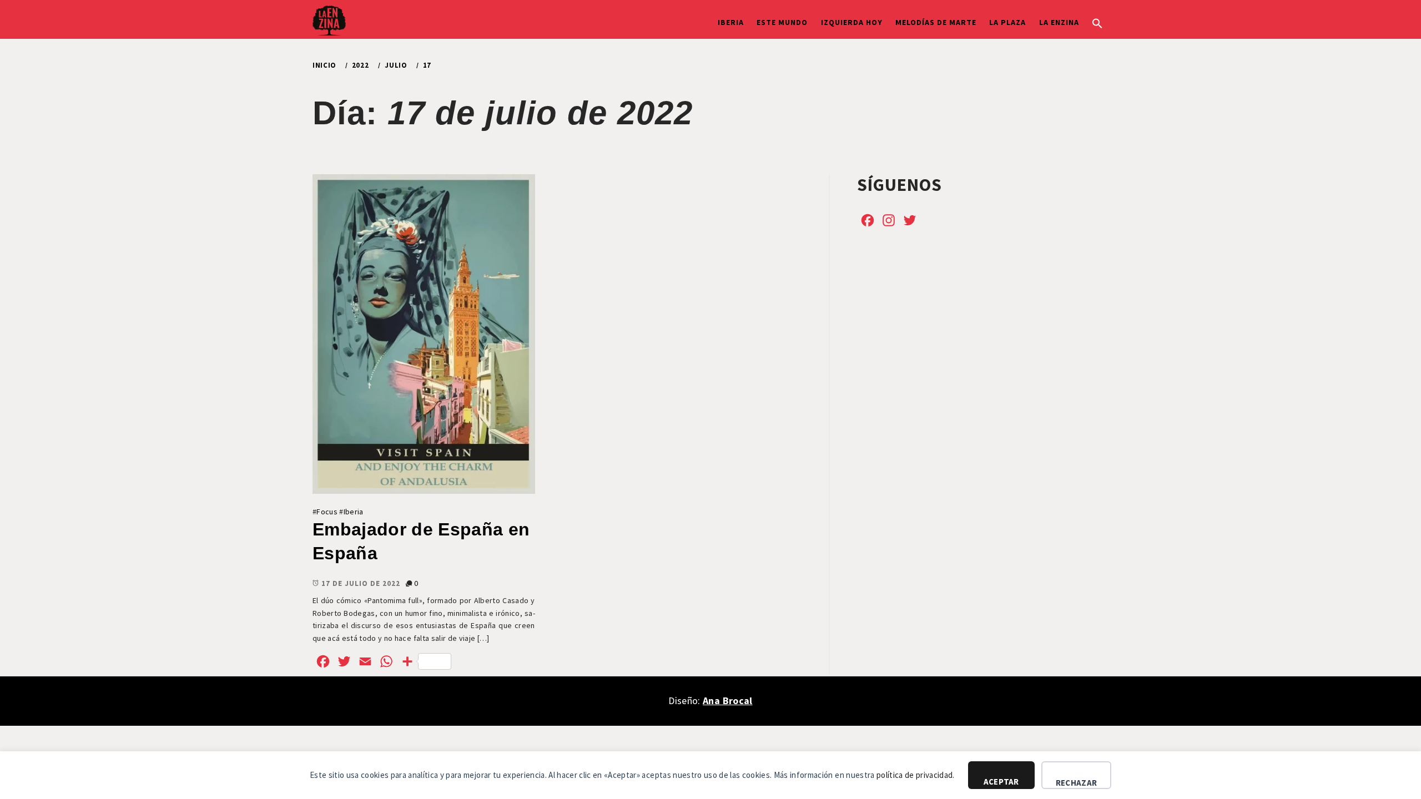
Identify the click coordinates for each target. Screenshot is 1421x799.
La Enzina (1059, 22)
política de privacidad (914, 775)
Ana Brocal (727, 700)
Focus (326, 512)
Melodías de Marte (935, 22)
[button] (1097, 22)
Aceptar (1001, 781)
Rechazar (1076, 782)
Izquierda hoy (852, 22)
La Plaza (1007, 22)
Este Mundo (782, 22)
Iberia (731, 22)
